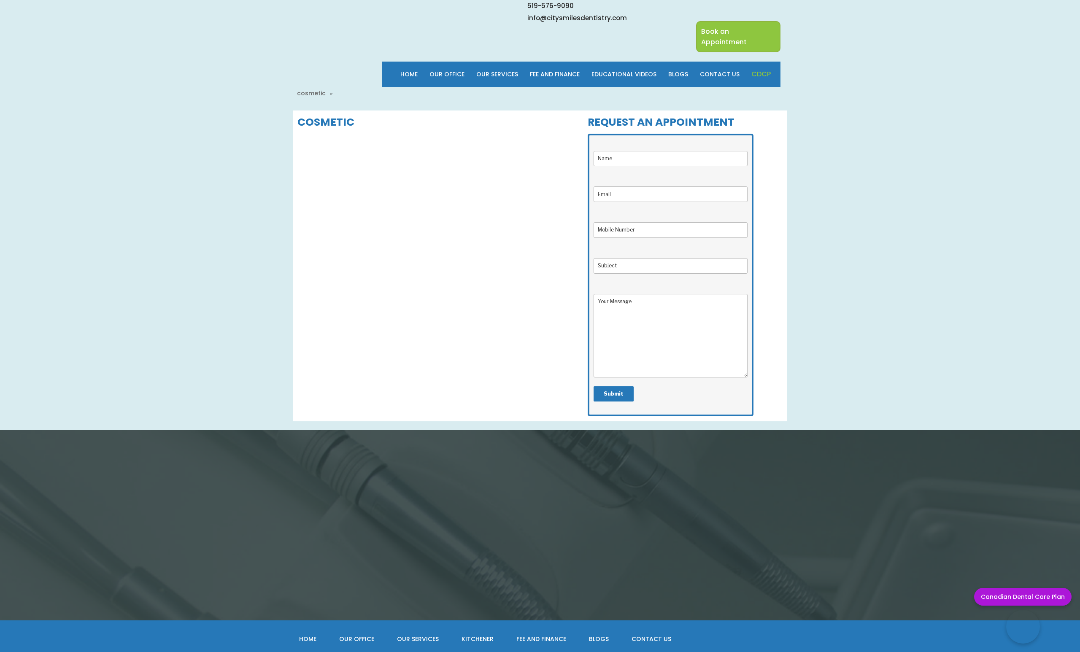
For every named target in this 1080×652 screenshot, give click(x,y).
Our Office (446, 74)
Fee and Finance (541, 639)
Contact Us (720, 74)
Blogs (678, 74)
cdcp (761, 74)
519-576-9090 (550, 5)
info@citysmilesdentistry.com (577, 17)
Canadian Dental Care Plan (1023, 597)
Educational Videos (623, 74)
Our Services (497, 74)
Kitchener (478, 639)
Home (409, 74)
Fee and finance (555, 74)
